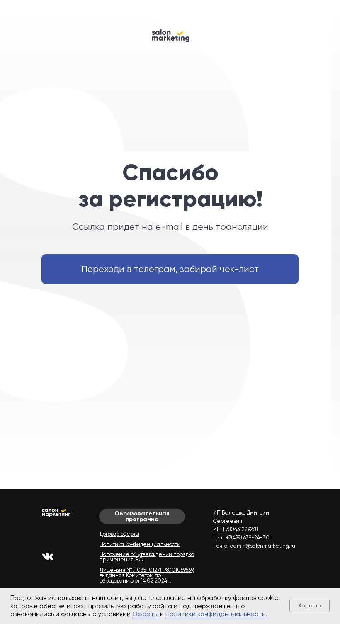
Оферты (145, 614)
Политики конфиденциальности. (216, 614)
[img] (47, 556)
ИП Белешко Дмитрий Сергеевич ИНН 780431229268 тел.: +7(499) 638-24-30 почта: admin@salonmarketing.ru (254, 529)
